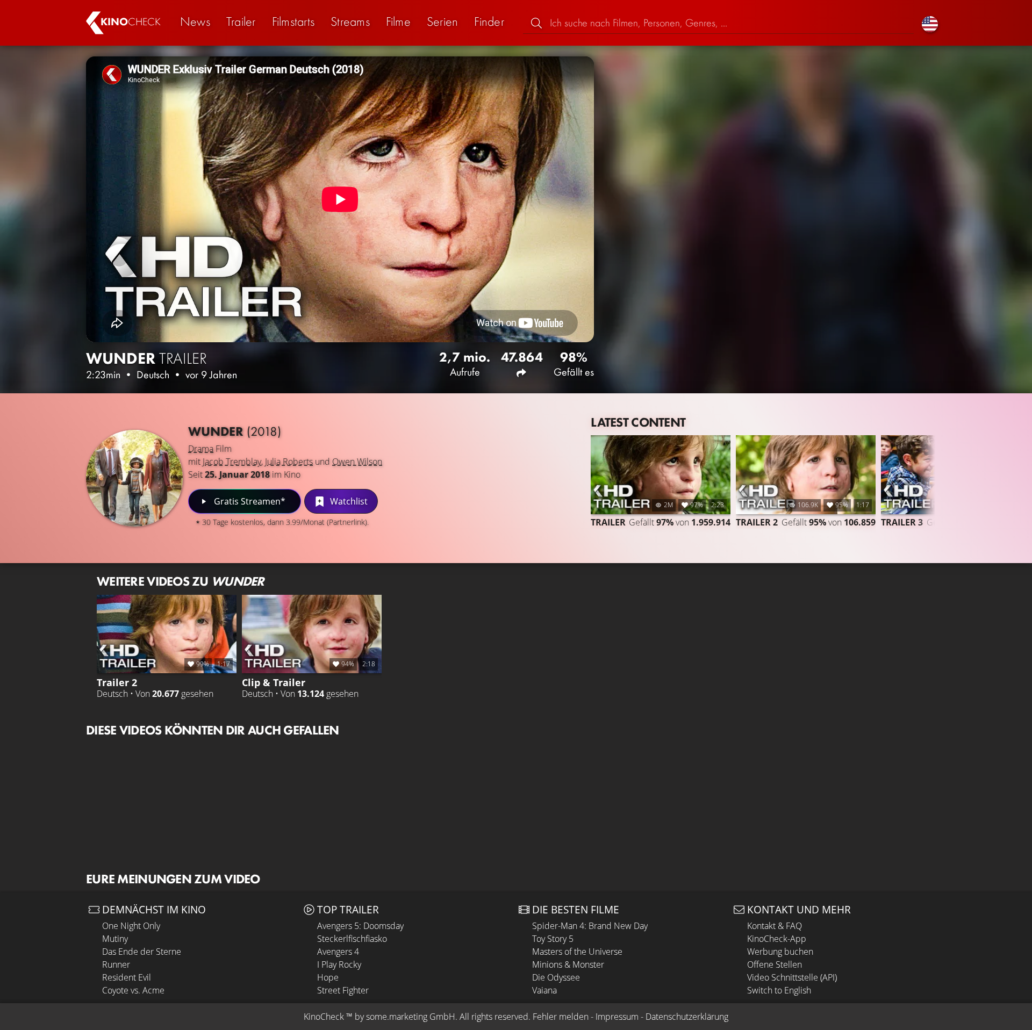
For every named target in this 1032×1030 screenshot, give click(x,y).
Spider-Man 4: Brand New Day (590, 925)
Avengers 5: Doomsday (360, 925)
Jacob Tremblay (232, 461)
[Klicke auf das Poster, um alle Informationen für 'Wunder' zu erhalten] (134, 478)
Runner (116, 964)
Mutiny (115, 938)
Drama (200, 449)
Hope (328, 977)
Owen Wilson (357, 461)
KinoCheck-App (776, 938)
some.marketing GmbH (410, 1016)
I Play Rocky (339, 964)
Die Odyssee (556, 977)
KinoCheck (324, 1016)
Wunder (234, 431)
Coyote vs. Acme (133, 990)
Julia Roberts (289, 461)
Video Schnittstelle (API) (792, 977)
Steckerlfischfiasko (352, 938)
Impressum (617, 1016)
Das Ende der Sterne (141, 951)
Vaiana (544, 990)
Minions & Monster (568, 964)
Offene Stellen (774, 964)
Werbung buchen (780, 951)
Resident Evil (126, 977)
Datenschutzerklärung (687, 1016)
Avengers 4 (338, 951)
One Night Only (131, 925)
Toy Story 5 (553, 938)
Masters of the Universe (577, 951)
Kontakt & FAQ (774, 925)
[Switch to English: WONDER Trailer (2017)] (930, 23)
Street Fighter (343, 990)
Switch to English (779, 990)
